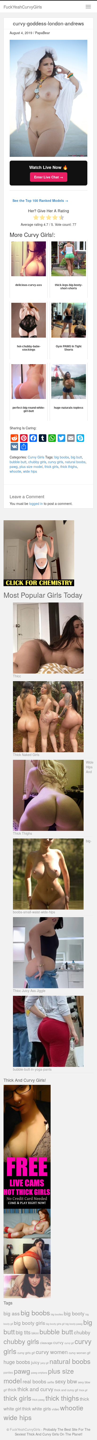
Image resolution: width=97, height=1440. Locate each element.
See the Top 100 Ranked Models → (40, 200)
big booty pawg (73, 1324)
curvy (58, 1342)
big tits (23, 1332)
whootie (15, 471)
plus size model (31, 466)
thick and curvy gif (66, 1390)
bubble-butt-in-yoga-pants (32, 1069)
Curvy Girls (36, 457)
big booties (57, 1314)
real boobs (34, 1381)
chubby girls (37, 461)
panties (8, 1372)
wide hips (30, 471)
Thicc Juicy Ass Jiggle (29, 990)
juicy (35, 1362)
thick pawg (38, 1399)
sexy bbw (66, 1381)
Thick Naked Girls (26, 754)
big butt (76, 457)
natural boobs (75, 461)
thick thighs (68, 466)
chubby (82, 1332)
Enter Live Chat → (48, 177)
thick (12, 1389)
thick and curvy (35, 1389)
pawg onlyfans (39, 1372)
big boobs (61, 457)
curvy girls (55, 461)
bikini (35, 1333)
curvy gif (69, 1343)
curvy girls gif (26, 1352)
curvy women (52, 1352)
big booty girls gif (55, 1324)
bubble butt (18, 461)
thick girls (51, 466)
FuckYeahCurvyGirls (23, 7)
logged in (36, 503)
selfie (50, 1382)
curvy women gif (79, 1352)
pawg (14, 466)
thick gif (83, 1390)
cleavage (46, 1342)
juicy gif (44, 1363)
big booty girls (29, 1322)
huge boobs (17, 1361)
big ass (12, 1313)
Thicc (17, 676)
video (55, 1409)
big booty (74, 1313)
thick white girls (36, 1408)
